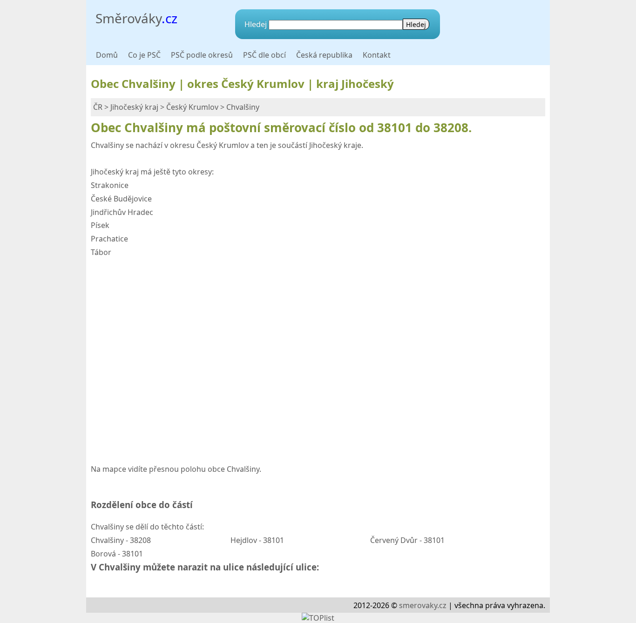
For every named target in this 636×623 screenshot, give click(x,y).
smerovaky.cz (423, 605)
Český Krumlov (192, 107)
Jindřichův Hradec (122, 212)
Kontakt (377, 55)
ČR (97, 107)
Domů (107, 55)
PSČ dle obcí (264, 55)
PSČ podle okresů (202, 55)
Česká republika (324, 55)
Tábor (101, 252)
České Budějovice (121, 199)
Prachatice (109, 239)
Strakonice (110, 185)
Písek (100, 225)
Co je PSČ (144, 55)
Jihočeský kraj (134, 107)
